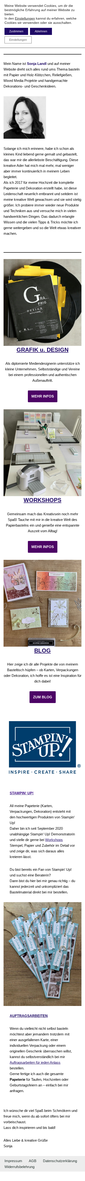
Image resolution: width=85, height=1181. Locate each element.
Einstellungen (25, 18)
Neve (20, 1176)
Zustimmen (16, 31)
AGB (32, 1161)
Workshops (54, 840)
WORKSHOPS (42, 500)
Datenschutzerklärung (60, 1161)
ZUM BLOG (42, 697)
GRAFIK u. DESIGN (42, 350)
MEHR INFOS (42, 396)
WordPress (60, 1176)
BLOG (42, 650)
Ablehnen (41, 31)
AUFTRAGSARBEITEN (29, 1016)
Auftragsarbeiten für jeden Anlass (35, 1062)
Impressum (13, 1161)
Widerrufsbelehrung (19, 1167)
